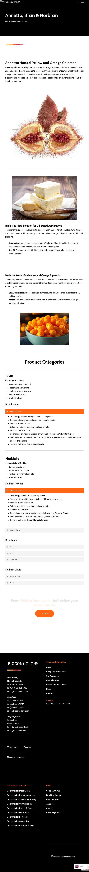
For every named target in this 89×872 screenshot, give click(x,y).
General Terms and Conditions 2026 (58, 704)
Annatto (50, 804)
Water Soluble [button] (15, 530)
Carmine (50, 808)
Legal (50, 700)
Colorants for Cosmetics (18, 821)
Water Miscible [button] (15, 576)
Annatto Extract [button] (15, 411)
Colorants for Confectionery (19, 804)
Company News (53, 791)
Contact (50, 693)
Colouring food (52, 812)
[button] (82, 3)
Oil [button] (11, 547)
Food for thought (53, 795)
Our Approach (52, 676)
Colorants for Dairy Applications (21, 795)
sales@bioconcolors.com (18, 691)
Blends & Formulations (56, 685)
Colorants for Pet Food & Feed (20, 825)
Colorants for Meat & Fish (18, 791)
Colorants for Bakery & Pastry (20, 808)
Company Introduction (56, 671)
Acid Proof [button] (13, 553)
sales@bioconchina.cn (16, 730)
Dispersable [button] (14, 560)
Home (48, 667)
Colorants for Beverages (18, 817)
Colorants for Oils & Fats (18, 812)
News (48, 689)
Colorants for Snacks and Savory (21, 799)
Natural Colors (52, 680)
